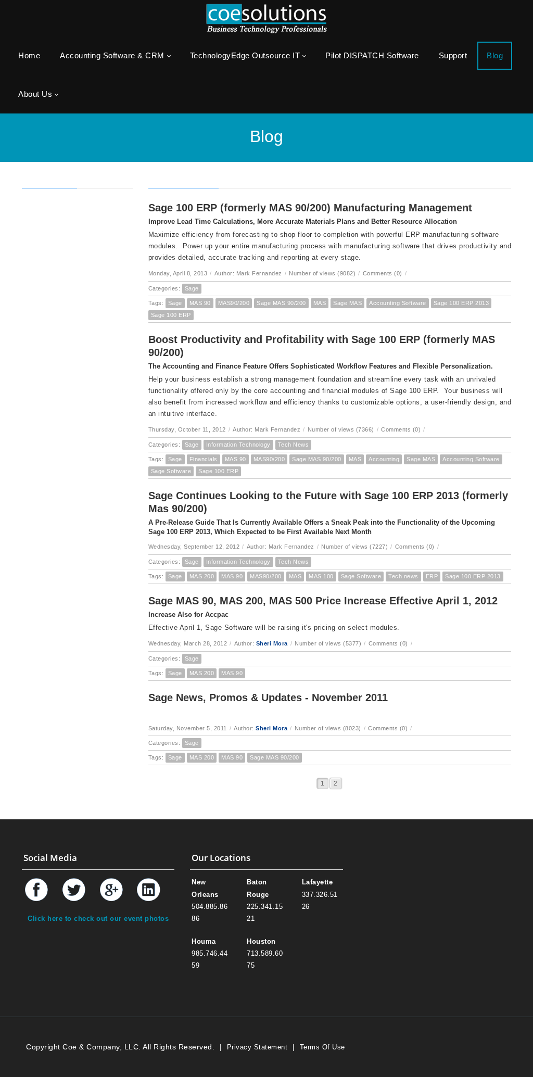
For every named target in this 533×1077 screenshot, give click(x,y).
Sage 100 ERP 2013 (461, 303)
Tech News (293, 444)
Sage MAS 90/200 (281, 303)
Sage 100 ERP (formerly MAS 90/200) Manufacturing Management (310, 207)
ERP (432, 576)
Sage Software (171, 471)
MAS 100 (321, 576)
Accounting (384, 459)
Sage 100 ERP (171, 315)
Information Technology (238, 444)
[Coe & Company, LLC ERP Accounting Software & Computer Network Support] (266, 18)
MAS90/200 (234, 303)
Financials (203, 459)
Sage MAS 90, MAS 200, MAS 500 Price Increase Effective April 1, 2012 (323, 600)
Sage (192, 288)
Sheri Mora (272, 643)
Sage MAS (347, 303)
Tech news (403, 576)
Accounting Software (397, 303)
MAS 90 (200, 303)
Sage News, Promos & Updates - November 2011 (268, 697)
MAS (319, 303)
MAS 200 (201, 576)
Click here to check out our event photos (98, 918)
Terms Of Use (322, 1047)
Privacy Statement (257, 1047)
